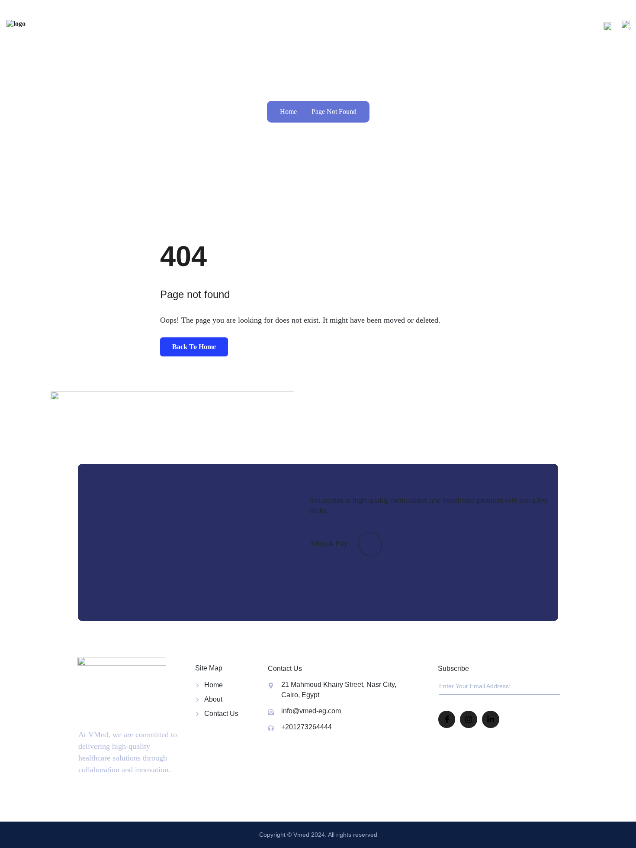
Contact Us (573, 25)
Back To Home (194, 346)
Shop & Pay (329, 543)
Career (526, 25)
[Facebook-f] (447, 719)
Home (418, 25)
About (451, 25)
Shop (488, 25)
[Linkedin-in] (490, 719)
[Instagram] (468, 719)
